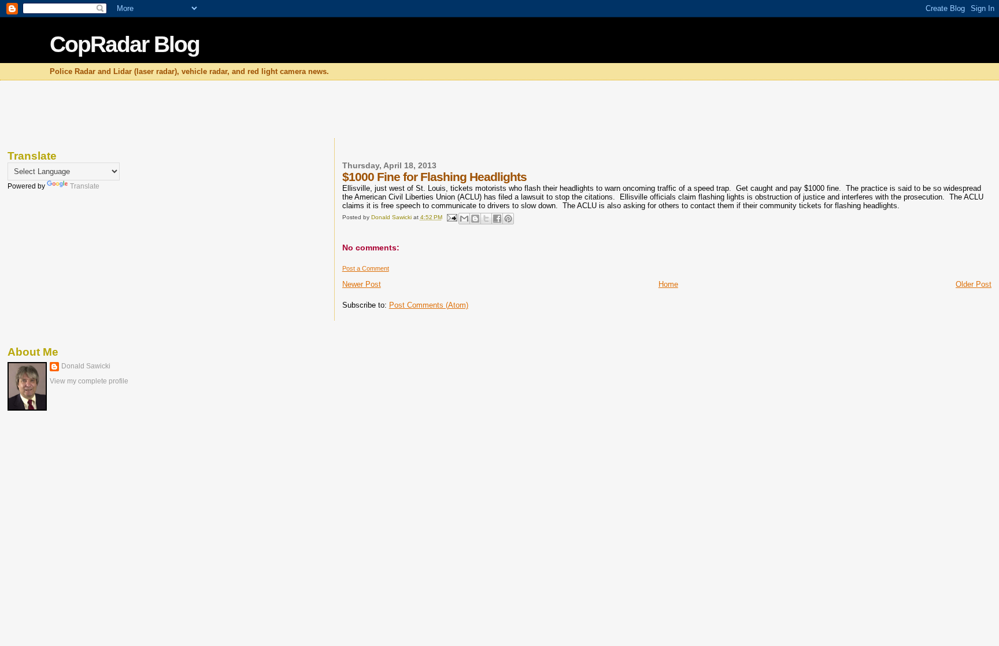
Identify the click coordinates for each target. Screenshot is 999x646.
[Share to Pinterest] (508, 218)
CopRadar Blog (124, 44)
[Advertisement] (499, 110)
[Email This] (464, 218)
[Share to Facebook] (497, 218)
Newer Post (361, 284)
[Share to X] (486, 218)
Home (668, 284)
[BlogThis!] (475, 218)
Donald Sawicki (85, 366)
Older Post (973, 284)
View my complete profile (89, 381)
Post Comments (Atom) (428, 305)
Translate (84, 186)
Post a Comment (365, 268)
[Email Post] (451, 217)
